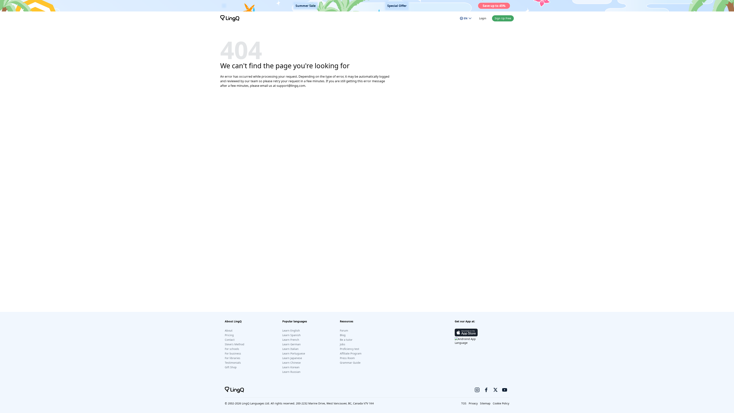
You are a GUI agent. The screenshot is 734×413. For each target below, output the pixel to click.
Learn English (291, 330)
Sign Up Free (503, 18)
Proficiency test (349, 349)
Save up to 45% (494, 6)
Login (482, 18)
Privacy (473, 403)
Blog (343, 335)
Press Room (347, 358)
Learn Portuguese (293, 353)
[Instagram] (477, 389)
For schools (232, 349)
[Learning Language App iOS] (466, 332)
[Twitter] (495, 389)
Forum (344, 330)
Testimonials (233, 362)
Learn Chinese (291, 362)
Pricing (229, 335)
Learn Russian (291, 372)
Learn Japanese (292, 358)
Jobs (342, 344)
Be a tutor (346, 339)
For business (233, 353)
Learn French (290, 339)
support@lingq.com (291, 86)
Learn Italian (290, 349)
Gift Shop (231, 367)
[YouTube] (504, 389)
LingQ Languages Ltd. (256, 403)
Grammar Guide (350, 362)
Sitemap (485, 403)
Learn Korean (291, 367)
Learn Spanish (291, 335)
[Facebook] (486, 389)
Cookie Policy (501, 403)
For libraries (232, 358)
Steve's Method (234, 344)
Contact (230, 339)
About (228, 330)
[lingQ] (229, 18)
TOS (463, 403)
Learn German (291, 344)
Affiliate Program (350, 353)
